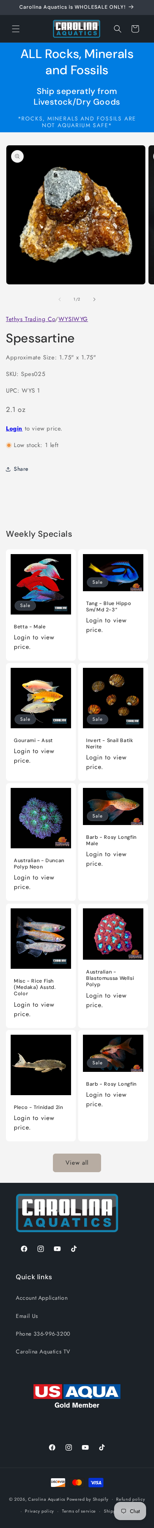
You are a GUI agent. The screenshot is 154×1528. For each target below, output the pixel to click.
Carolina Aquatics (46, 1499)
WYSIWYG (73, 319)
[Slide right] (94, 299)
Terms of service (79, 1511)
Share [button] (21, 469)
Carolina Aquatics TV (43, 1351)
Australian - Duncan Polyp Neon (39, 863)
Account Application (42, 1298)
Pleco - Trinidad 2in (38, 1107)
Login (14, 428)
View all (77, 1162)
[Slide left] (59, 299)
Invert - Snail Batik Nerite (109, 743)
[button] (15, 29)
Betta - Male (30, 627)
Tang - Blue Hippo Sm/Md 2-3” (108, 606)
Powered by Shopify (88, 1499)
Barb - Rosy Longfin (111, 1084)
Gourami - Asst (33, 740)
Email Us (27, 1316)
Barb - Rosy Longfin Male (111, 840)
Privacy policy (39, 1511)
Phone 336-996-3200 (43, 1334)
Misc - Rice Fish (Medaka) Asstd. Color (35, 987)
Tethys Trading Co (30, 319)
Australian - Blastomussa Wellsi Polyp (110, 978)
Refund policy (130, 1499)
